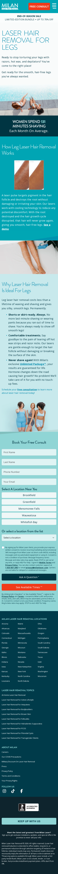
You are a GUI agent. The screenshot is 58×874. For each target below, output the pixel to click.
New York (22, 671)
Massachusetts (24, 633)
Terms (21, 596)
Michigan (21, 638)
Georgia (5, 647)
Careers (5, 752)
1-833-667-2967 (11, 567)
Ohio (40, 623)
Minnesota (22, 643)
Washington (43, 671)
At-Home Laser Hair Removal (13, 695)
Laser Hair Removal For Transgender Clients (20, 738)
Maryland (22, 628)
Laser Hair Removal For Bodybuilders (17, 709)
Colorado (5, 633)
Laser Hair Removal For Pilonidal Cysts (17, 733)
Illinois (4, 657)
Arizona (5, 623)
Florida (4, 643)
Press (4, 766)
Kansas (5, 671)
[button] (53, 6)
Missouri (21, 647)
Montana (21, 652)
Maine (20, 623)
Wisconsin (42, 676)
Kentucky (5, 676)
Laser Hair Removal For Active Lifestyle (18, 700)
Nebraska (22, 657)
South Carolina (44, 643)
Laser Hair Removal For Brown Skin (16, 714)
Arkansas (6, 628)
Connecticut (7, 638)
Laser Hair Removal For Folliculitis (15, 719)
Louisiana (6, 681)
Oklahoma (42, 628)
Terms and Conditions (11, 776)
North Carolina (24, 676)
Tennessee (42, 652)
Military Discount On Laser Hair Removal (18, 761)
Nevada (21, 662)
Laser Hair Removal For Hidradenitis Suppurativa (22, 723)
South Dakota (43, 647)
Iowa (4, 666)
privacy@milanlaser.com (37, 567)
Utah (40, 662)
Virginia (41, 666)
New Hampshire (24, 666)
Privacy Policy (11, 565)
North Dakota (23, 681)
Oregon (41, 633)
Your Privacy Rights (9, 780)
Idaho (4, 652)
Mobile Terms (45, 562)
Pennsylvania (43, 638)
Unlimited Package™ (33, 364)
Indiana (5, 662)
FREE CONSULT (39, 6)
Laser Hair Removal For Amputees (16, 704)
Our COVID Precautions (11, 757)
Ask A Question (29, 577)
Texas (40, 657)
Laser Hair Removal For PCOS (14, 728)
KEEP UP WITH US (29, 821)
